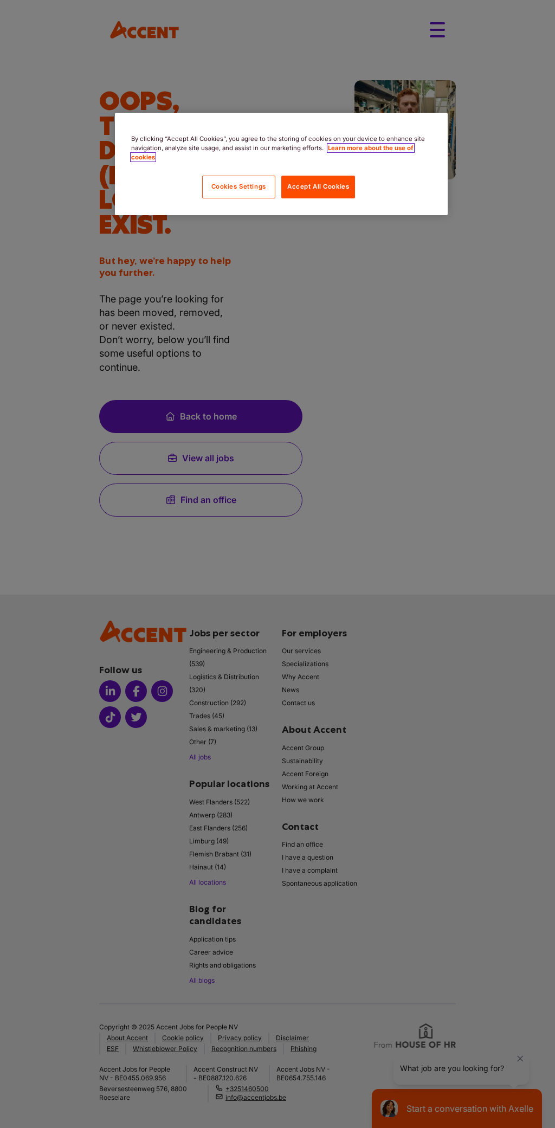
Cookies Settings (238, 186)
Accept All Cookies (318, 186)
